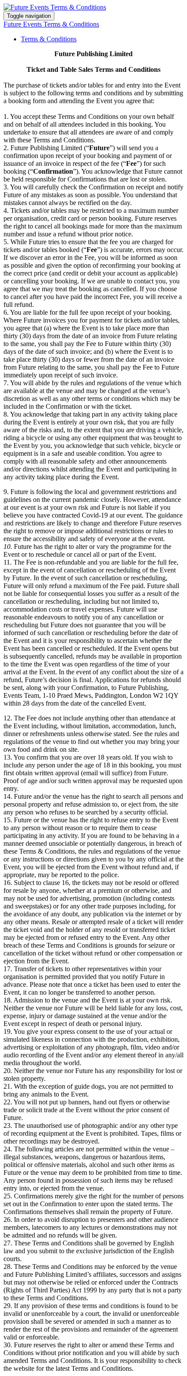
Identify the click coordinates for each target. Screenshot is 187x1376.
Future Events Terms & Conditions (51, 24)
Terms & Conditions (49, 39)
